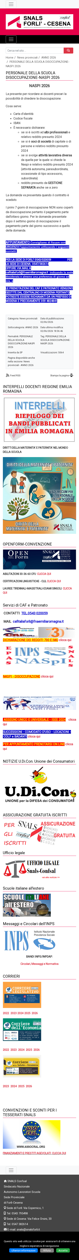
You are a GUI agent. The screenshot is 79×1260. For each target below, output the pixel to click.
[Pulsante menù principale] (11, 39)
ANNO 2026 (48, 57)
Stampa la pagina (59, 375)
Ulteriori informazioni (23, 1250)
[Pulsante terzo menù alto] (11, 4)
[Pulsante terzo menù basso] (11, 1170)
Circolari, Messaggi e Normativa (39, 963)
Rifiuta (47, 1250)
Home (9, 57)
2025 (27, 1013)
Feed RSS (15, 375)
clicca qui (47, 676)
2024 (14, 1086)
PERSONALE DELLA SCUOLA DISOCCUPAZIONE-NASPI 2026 (55, 340)
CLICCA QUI (44, 573)
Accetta (62, 1250)
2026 (35, 1013)
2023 (14, 1013)
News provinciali (27, 57)
